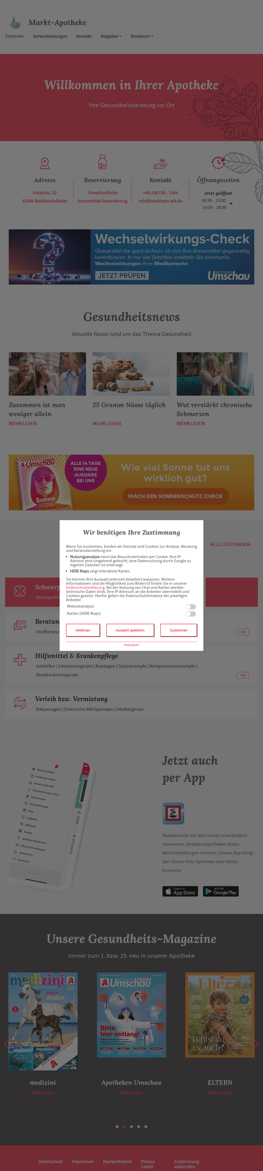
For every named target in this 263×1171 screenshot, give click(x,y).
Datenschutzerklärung (85, 587)
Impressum (131, 645)
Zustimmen (178, 630)
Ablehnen (83, 630)
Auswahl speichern (130, 630)
